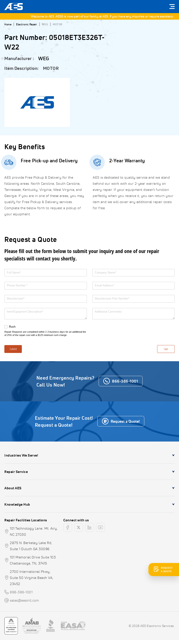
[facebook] (67, 527)
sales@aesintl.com (24, 600)
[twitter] (78, 527)
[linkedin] (89, 527)
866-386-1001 (21, 592)
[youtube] (100, 527)
